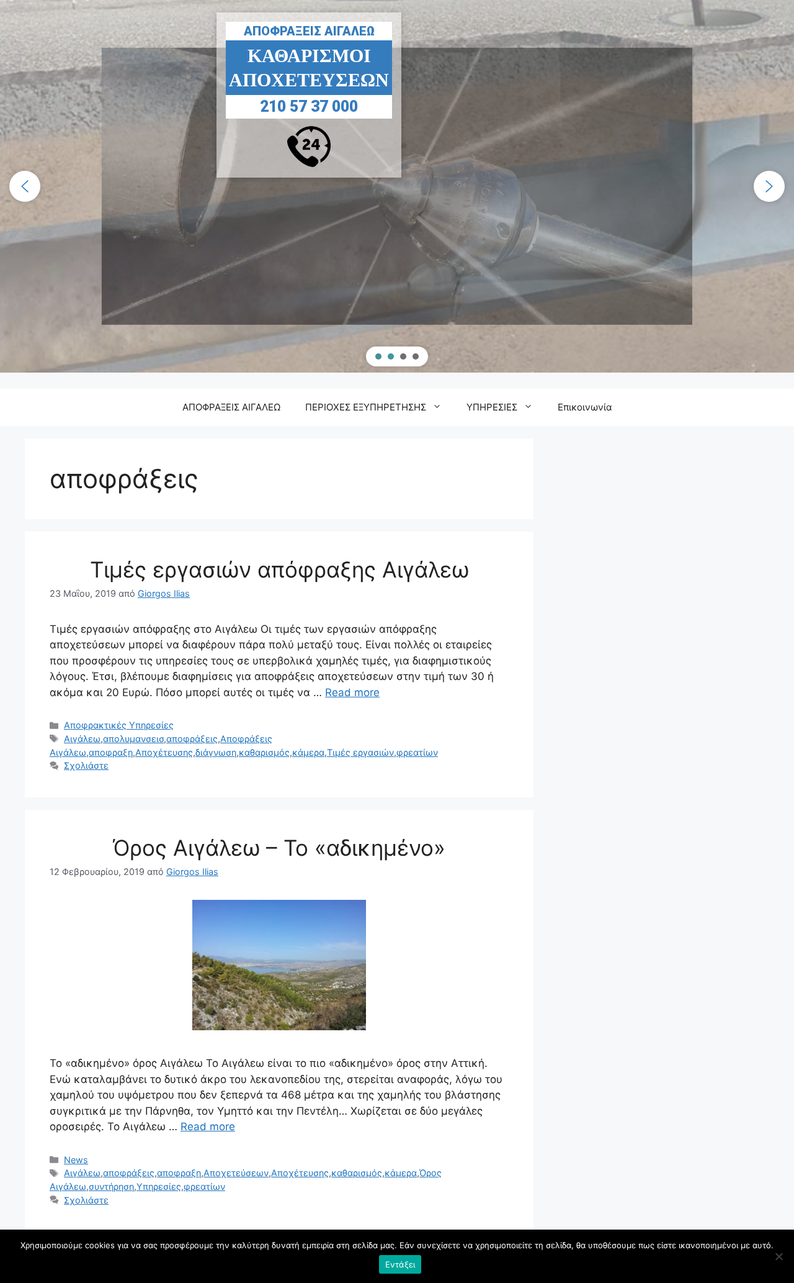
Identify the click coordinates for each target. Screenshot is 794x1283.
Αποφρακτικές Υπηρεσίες (119, 725)
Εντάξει (400, 1264)
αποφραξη (111, 752)
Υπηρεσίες (158, 1186)
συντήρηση (111, 1186)
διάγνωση (215, 752)
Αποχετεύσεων (236, 1172)
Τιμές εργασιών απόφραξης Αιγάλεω (279, 569)
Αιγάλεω (82, 738)
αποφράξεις (192, 738)
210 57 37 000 (397, 113)
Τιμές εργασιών (360, 752)
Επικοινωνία (585, 407)
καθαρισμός (264, 752)
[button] (24, 186)
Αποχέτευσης (164, 752)
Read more (352, 692)
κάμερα (308, 752)
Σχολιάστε (86, 765)
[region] (397, 186)
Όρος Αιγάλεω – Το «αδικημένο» (279, 848)
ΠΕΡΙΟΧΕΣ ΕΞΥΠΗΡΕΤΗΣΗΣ (365, 407)
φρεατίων (417, 752)
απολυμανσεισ (133, 738)
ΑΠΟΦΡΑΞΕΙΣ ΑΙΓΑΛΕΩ (231, 407)
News (76, 1159)
